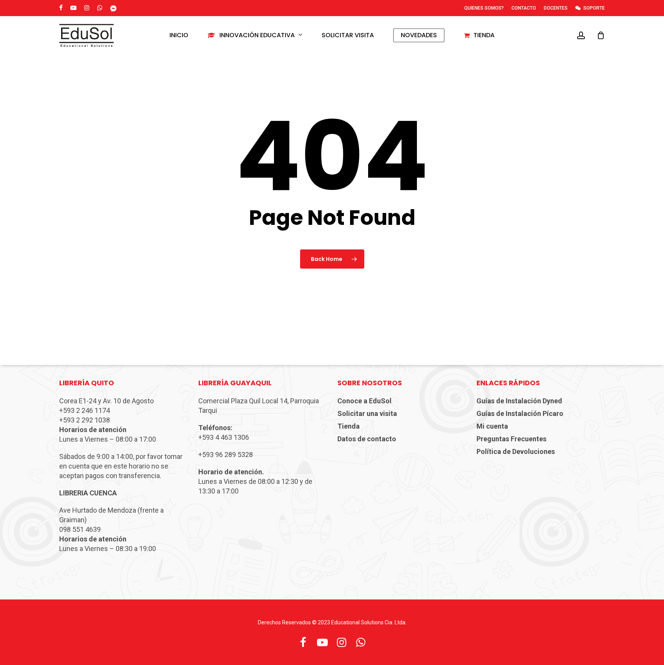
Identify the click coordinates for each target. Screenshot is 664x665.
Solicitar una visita (367, 413)
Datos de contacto (366, 439)
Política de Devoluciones (515, 451)
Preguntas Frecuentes (511, 439)
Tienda (348, 426)
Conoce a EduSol (364, 401)
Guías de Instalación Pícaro (519, 413)
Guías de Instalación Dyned (519, 401)
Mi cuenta (492, 426)
